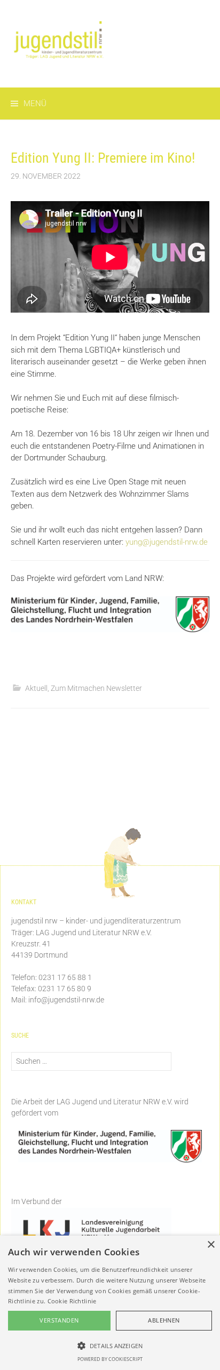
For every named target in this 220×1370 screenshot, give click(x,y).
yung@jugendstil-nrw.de (166, 542)
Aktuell (36, 688)
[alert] (110, 1303)
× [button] (211, 1245)
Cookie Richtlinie (72, 1301)
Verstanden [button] (59, 1320)
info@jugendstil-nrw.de (66, 999)
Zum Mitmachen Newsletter (96, 688)
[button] (110, 1345)
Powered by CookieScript (110, 1359)
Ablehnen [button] (163, 1320)
